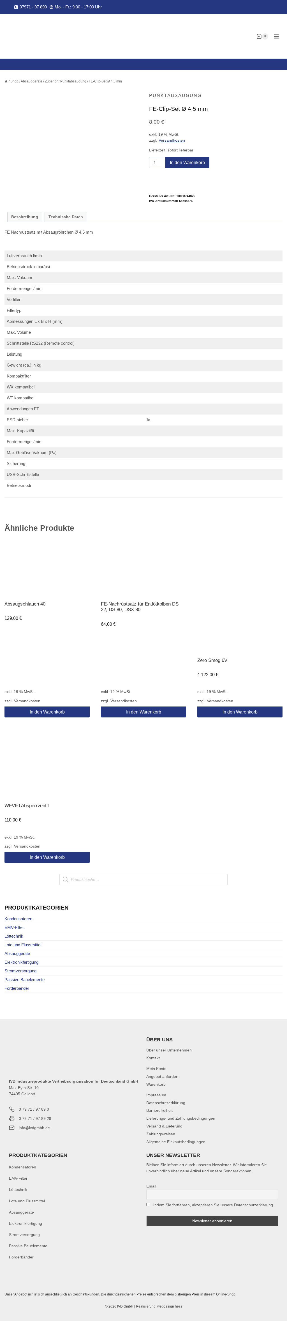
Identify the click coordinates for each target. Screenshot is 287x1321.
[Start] (6, 81)
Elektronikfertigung (21, 962)
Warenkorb (156, 1084)
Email (151, 1186)
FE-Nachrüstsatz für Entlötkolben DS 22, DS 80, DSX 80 (140, 606)
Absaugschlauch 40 (24, 604)
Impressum (156, 1095)
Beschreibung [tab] (24, 217)
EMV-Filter (14, 927)
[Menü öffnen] (276, 36)
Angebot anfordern (163, 1076)
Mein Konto (156, 1068)
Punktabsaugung (175, 95)
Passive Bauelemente (24, 979)
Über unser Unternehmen (169, 1050)
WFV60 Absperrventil (26, 805)
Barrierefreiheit (159, 1110)
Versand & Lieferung (164, 1126)
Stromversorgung (20, 970)
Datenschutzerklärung (165, 1103)
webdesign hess (169, 1306)
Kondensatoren (18, 918)
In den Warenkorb (187, 162)
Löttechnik (13, 936)
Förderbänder (16, 988)
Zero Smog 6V (212, 660)
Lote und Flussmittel (22, 944)
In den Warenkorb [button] (47, 712)
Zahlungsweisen (160, 1134)
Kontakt (153, 1058)
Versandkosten (172, 140)
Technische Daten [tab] (65, 217)
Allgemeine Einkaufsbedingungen (175, 1142)
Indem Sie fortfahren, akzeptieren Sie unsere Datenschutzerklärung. (213, 1205)
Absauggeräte (17, 953)
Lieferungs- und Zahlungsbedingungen (180, 1118)
